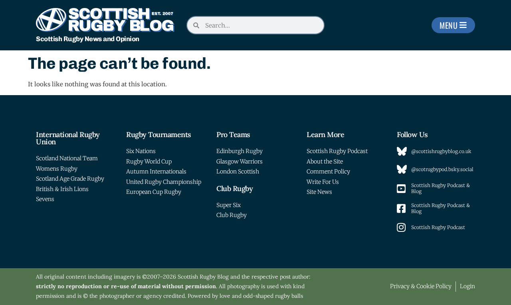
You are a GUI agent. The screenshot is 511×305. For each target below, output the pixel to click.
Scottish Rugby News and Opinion (87, 39)
